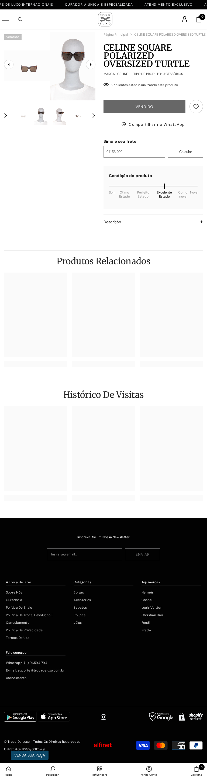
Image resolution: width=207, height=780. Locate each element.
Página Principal (116, 34)
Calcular (185, 152)
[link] (35, 364)
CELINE (122, 74)
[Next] (94, 115)
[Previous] (6, 115)
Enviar (142, 554)
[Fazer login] (185, 19)
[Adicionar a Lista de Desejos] (196, 106)
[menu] (5, 19)
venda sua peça (29, 755)
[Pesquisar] (20, 19)
